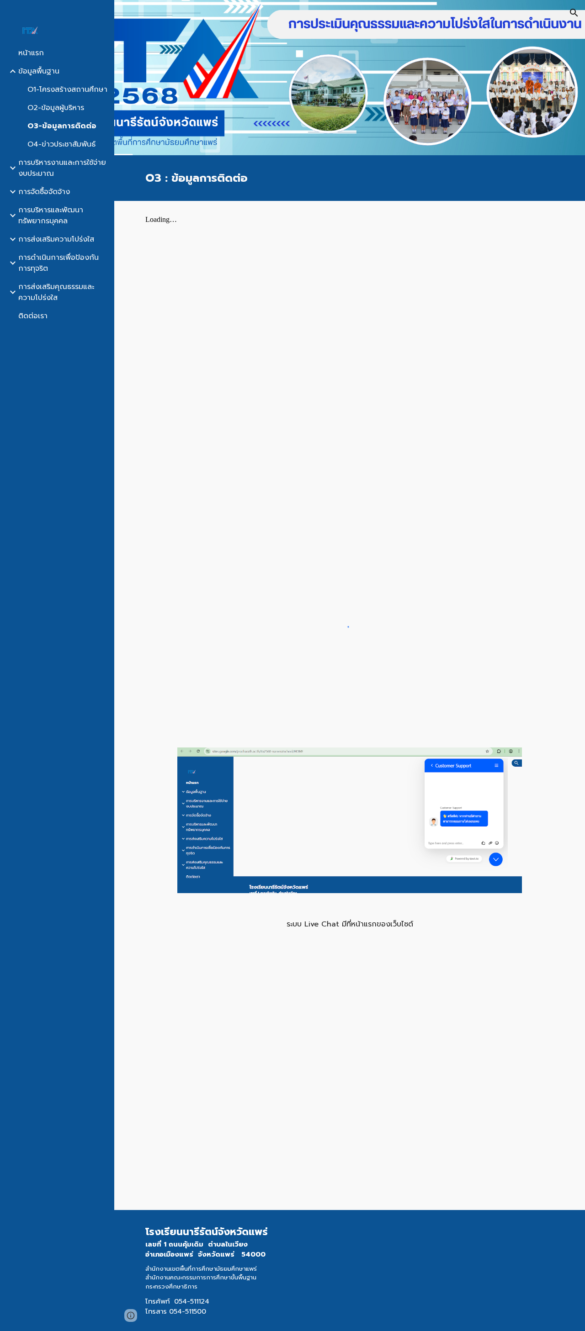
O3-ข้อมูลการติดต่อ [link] (61, 126)
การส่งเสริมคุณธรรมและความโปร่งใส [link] (56, 292)
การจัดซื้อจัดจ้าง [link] (44, 191)
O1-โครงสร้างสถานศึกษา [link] (67, 89)
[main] (350, 178)
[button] (574, 13)
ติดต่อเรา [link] (33, 315)
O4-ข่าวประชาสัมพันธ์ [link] (61, 144)
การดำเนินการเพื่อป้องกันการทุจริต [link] (58, 263)
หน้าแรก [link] (31, 52)
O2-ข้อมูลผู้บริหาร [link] (55, 107)
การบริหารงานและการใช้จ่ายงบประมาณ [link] (62, 168)
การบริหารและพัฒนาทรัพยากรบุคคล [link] (50, 215)
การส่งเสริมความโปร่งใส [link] (56, 239)
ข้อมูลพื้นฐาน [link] (38, 71)
